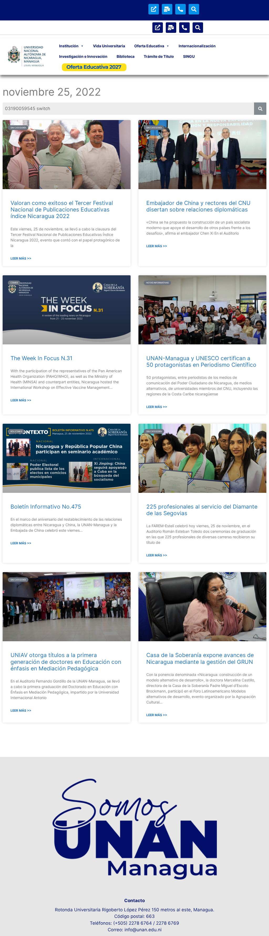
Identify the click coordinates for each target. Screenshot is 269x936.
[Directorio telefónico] (180, 9)
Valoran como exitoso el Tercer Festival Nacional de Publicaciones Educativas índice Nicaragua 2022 (62, 209)
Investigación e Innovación (83, 56)
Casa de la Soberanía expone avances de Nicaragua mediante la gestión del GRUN (200, 658)
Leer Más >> (21, 258)
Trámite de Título (159, 56)
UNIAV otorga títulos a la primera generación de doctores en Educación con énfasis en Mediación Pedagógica (66, 661)
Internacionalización (197, 46)
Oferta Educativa (149, 46)
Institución (69, 46)
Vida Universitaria (109, 46)
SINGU (189, 56)
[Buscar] (194, 9)
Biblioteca (125, 56)
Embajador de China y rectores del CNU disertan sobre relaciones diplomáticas (198, 206)
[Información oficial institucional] (153, 9)
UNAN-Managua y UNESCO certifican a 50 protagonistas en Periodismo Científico (201, 361)
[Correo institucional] (167, 9)
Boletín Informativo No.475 (46, 506)
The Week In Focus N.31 (42, 358)
